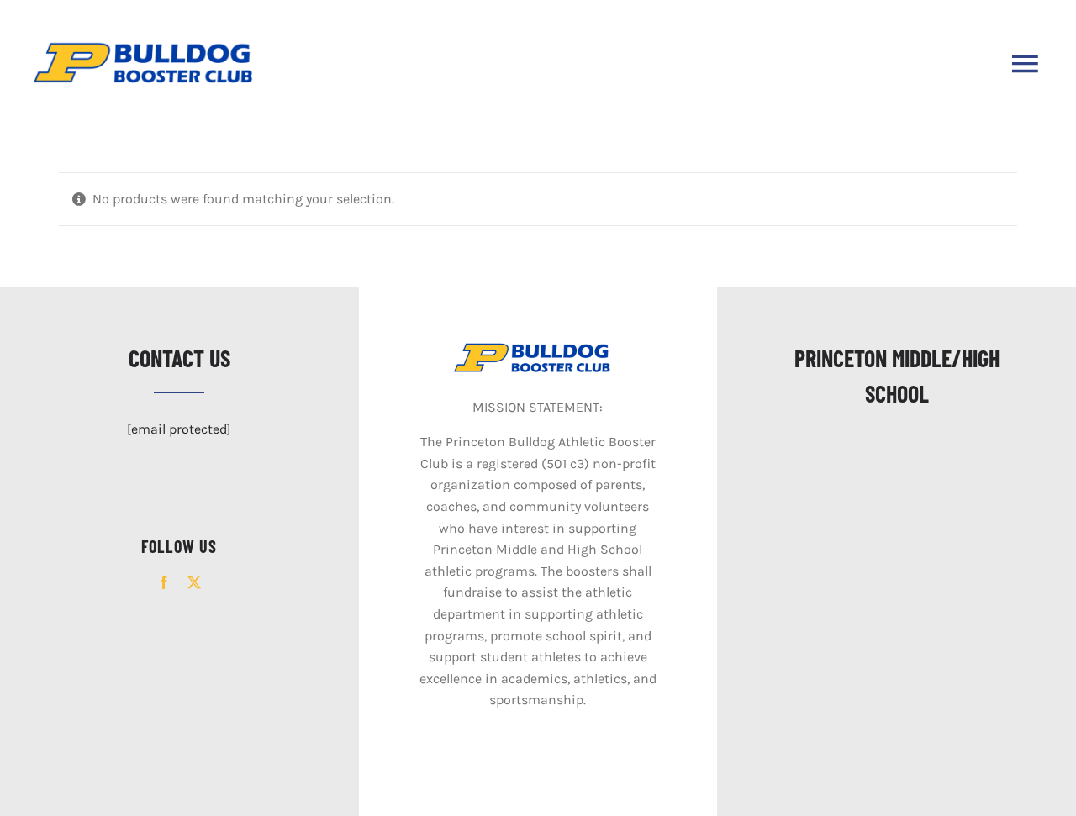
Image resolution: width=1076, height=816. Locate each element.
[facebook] (164, 582)
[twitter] (194, 582)
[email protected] (179, 429)
